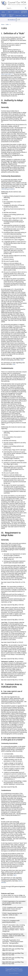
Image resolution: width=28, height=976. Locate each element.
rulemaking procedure (7, 189)
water (21, 360)
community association (10, 179)
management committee (18, 390)
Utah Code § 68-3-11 (7, 74)
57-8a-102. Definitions (8, 918)
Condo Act (16, 12)
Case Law (18, 15)
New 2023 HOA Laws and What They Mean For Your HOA (13, 954)
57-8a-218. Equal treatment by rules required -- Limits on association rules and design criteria (13, 935)
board (23, 376)
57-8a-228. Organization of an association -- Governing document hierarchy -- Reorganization (12, 941)
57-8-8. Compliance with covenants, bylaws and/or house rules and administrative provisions (12, 908)
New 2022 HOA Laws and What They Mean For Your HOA (13, 949)
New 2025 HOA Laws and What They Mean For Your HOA (13, 958)
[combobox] (14, 8)
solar (13, 364)
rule (23, 37)
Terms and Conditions (14, 973)
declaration (22, 375)
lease (23, 848)
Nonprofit (3, 15)
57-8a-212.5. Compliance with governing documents (11, 921)
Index (9, 12)
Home (3, 12)
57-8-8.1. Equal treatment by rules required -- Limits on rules (12, 914)
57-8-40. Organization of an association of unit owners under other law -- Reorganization (13, 903)
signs (14, 875)
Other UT (11, 15)
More (24, 15)
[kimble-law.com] (14, 20)
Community (24, 11)
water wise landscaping (18, 548)
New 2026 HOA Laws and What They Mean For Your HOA (13, 962)
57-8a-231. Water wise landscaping (12, 946)
